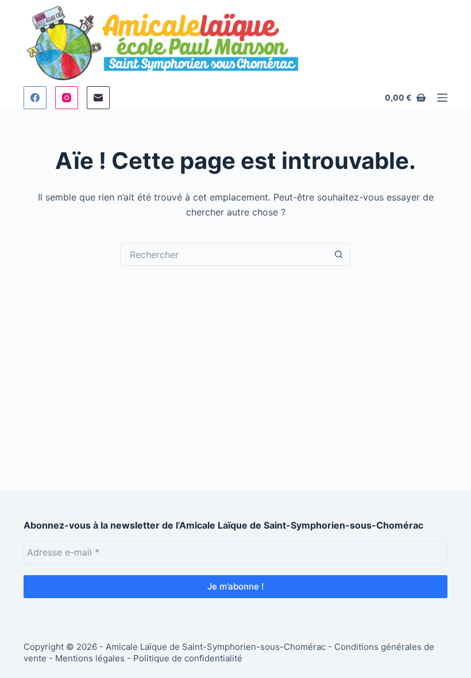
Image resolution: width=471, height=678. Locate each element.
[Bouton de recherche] (338, 254)
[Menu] (442, 98)
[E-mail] (98, 97)
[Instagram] (66, 97)
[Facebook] (35, 97)
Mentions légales (90, 658)
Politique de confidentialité (187, 658)
